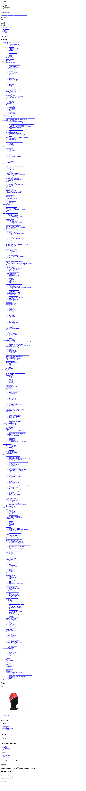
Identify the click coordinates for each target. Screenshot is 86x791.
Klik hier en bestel (4, 720)
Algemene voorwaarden (8, 728)
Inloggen (5, 31)
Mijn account (6, 29)
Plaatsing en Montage (7, 749)
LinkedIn (5, 737)
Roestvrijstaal (6, 748)
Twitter (4, 738)
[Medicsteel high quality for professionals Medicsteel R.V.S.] (14, 15)
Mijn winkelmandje (7, 27)
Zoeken (2, 36)
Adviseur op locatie (7, 756)
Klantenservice (6, 755)
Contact (5, 32)
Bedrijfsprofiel (6, 726)
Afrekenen (5, 30)
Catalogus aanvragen (5, 12)
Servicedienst (6, 758)
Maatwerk (5, 747)
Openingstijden (6, 729)
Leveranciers (6, 746)
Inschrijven (3, 765)
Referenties (5, 727)
